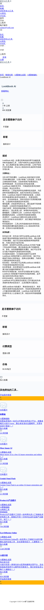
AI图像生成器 (20, 75)
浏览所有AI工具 (7, 11)
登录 (4, 57)
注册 (2, 60)
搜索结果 (9, 75)
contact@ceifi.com (7, 28)
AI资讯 (3, 13)
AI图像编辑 (32, 75)
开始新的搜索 (5, 395)
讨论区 (3, 16)
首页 (2, 6)
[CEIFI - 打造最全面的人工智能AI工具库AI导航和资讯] (0, 32)
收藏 (2, 8)
